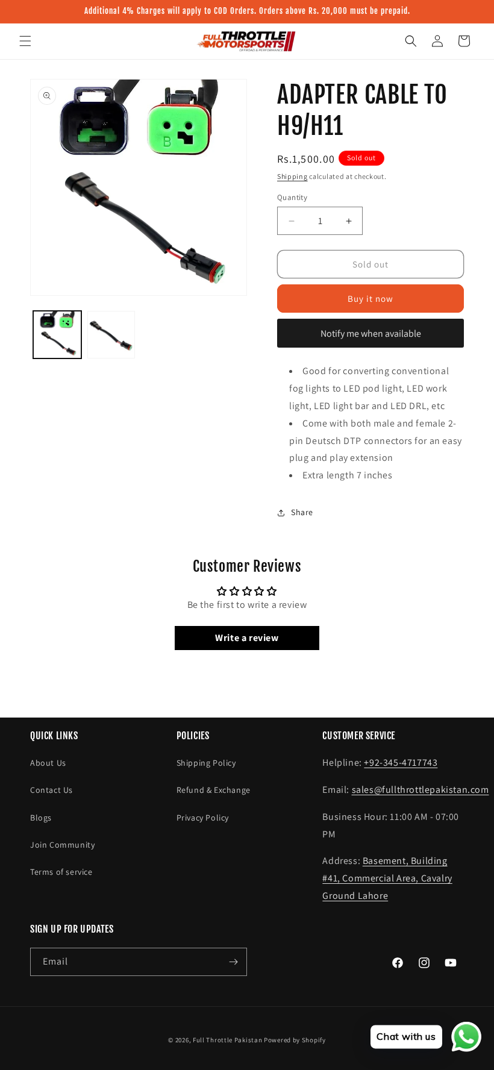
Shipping (292, 176)
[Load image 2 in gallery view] (111, 335)
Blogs (41, 817)
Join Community (62, 844)
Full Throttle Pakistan (227, 1040)
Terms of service (61, 871)
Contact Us (51, 789)
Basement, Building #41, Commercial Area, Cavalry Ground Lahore (387, 878)
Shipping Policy (206, 762)
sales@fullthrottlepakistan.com (420, 789)
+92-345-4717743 (400, 762)
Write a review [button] (246, 637)
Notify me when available (370, 333)
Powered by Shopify (295, 1040)
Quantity (292, 197)
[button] (25, 41)
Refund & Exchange (214, 789)
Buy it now (370, 298)
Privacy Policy (203, 817)
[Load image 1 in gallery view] (57, 335)
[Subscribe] (233, 962)
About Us (48, 762)
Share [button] (302, 512)
